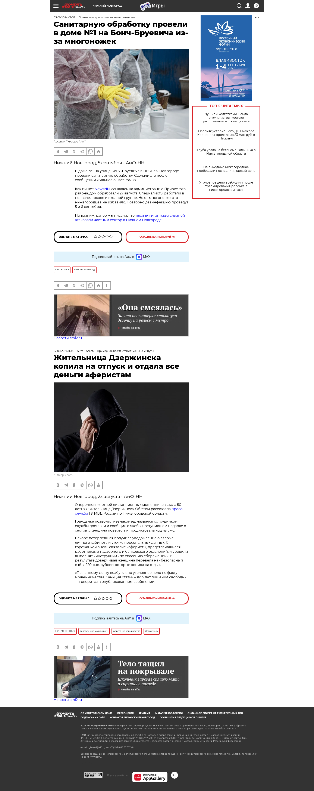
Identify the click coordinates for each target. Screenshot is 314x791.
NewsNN (102, 189)
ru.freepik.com (63, 475)
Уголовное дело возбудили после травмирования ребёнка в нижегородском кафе (226, 186)
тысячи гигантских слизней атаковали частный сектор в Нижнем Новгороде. (130, 217)
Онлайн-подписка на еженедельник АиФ (215, 713)
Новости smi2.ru (68, 338)
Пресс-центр (125, 713)
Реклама (144, 713)
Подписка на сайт (93, 717)
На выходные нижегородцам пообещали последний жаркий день (226, 169)
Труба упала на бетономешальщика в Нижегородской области (226, 152)
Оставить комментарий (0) (157, 237)
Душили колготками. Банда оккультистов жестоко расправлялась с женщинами (226, 117)
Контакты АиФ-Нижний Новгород (132, 717)
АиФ (83, 141)
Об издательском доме (96, 713)
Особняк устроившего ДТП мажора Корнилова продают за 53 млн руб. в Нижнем (226, 134)
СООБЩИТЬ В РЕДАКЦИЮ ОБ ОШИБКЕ (183, 717)
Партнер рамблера (117, 775)
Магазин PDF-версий (169, 713)
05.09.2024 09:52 (64, 17)
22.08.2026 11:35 (63, 351)
